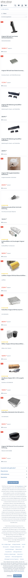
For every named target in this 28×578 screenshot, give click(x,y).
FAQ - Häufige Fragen (6, 544)
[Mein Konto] (22, 5)
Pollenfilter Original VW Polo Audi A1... (12, 309)
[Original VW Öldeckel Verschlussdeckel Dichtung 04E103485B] (14, 436)
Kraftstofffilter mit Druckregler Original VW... (13, 242)
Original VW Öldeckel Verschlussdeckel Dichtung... (13, 447)
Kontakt (23, 544)
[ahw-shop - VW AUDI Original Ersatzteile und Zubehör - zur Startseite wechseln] (6, 2)
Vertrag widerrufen (13, 482)
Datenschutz (20, 554)
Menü (5, 5)
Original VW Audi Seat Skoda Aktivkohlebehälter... (10, 37)
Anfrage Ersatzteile (16, 544)
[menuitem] (4, 5)
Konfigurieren (17, 575)
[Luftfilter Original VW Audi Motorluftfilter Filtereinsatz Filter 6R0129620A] (14, 266)
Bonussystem (6, 546)
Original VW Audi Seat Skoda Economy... (13, 70)
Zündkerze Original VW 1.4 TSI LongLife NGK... (13, 378)
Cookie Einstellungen (9, 549)
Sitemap (22, 559)
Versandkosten (20, 486)
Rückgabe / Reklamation (15, 546)
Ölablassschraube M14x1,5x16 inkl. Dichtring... (12, 207)
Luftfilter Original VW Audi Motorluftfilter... (14, 275)
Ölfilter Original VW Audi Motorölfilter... (13, 344)
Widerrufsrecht (19, 549)
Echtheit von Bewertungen (10, 554)
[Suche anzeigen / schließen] (15, 5)
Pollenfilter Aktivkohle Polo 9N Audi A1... (13, 412)
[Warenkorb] (25, 5)
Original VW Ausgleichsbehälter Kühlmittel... (11, 173)
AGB (23, 546)
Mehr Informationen (19, 571)
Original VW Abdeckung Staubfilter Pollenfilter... (11, 105)
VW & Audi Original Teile (17, 556)
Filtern (4, 13)
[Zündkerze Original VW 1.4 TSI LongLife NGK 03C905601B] (14, 368)
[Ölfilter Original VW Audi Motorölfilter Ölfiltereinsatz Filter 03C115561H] (14, 334)
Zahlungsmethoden (17, 551)
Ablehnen (9, 575)
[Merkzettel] (18, 5)
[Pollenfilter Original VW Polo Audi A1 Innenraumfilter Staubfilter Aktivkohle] (14, 300)
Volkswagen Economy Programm (11, 559)
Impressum (7, 556)
